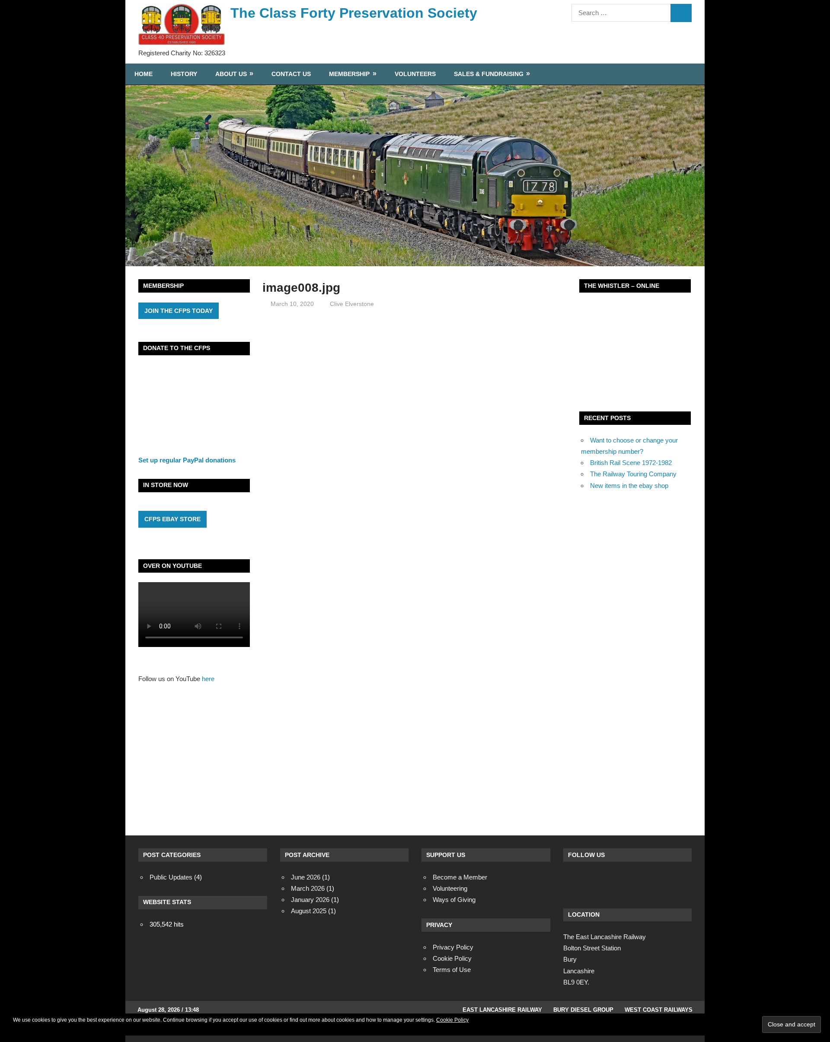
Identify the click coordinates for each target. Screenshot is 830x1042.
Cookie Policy (452, 1020)
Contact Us (291, 73)
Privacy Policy (453, 947)
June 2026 (305, 877)
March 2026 (308, 888)
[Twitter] (597, 882)
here (208, 678)
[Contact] (620, 882)
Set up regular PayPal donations (187, 460)
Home (143, 73)
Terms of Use (452, 969)
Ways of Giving (454, 899)
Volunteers (415, 73)
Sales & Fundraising (489, 73)
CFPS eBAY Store (172, 519)
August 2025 (308, 911)
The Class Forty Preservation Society (353, 13)
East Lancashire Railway (502, 1010)
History (184, 73)
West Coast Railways (659, 1010)
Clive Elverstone (352, 303)
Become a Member (460, 877)
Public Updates (171, 877)
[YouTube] (643, 882)
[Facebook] (573, 882)
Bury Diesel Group (583, 1010)
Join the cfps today (178, 310)
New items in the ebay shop (629, 485)
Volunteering (450, 888)
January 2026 (310, 899)
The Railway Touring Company (633, 474)
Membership (349, 73)
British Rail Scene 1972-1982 (631, 462)
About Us (231, 73)
